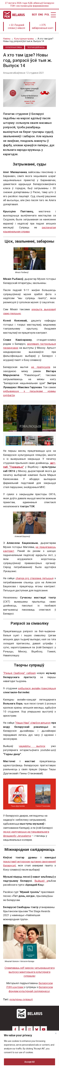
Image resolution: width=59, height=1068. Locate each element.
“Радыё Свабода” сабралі (19, 673)
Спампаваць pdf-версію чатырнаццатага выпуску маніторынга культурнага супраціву (30, 971)
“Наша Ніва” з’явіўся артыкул (33, 722)
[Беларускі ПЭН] (14, 15)
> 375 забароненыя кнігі (42, 26)
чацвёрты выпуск (32, 746)
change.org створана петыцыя (34, 578)
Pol (47, 14)
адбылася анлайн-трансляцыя (37, 688)
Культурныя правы (24, 38)
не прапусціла (40, 367)
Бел (34, 14)
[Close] (56, 1033)
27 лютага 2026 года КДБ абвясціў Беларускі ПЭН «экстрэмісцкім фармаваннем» (29, 4)
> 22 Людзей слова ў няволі (16, 26)
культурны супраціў (21, 999)
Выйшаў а (41, 880)
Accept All (29, 1062)
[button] (53, 403)
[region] (29, 1049)
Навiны (6, 38)
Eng (40, 14)
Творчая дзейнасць (36, 47)
